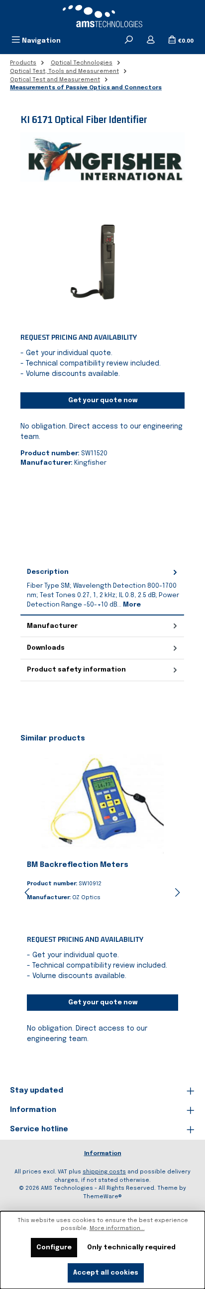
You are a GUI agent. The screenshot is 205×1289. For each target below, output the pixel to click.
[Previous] (27, 892)
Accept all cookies (105, 1273)
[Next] (177, 892)
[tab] (102, 588)
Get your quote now (102, 400)
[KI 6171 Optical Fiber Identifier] (102, 257)
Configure (54, 1247)
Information (102, 1154)
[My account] (151, 40)
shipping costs (104, 1172)
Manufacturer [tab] (52, 626)
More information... (117, 1228)
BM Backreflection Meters (77, 864)
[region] (102, 257)
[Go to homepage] (102, 16)
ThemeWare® (102, 1197)
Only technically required (131, 1247)
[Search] (129, 40)
